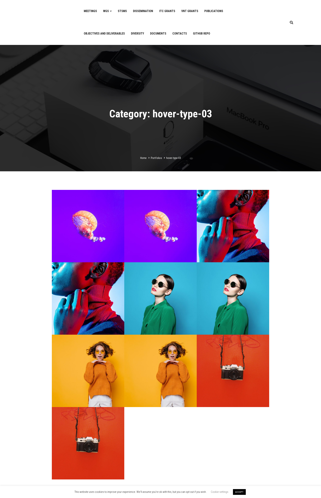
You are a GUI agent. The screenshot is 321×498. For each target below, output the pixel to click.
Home (143, 157)
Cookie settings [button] (219, 492)
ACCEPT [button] (239, 492)
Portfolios (156, 157)
